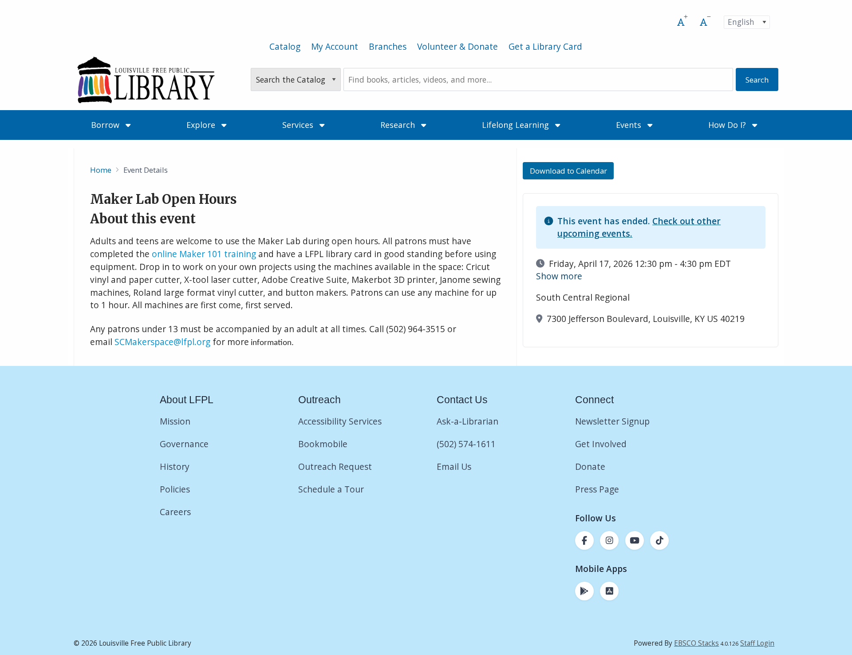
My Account (334, 46)
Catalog (284, 46)
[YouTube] (634, 540)
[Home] (146, 79)
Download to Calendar (568, 171)
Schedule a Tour (331, 489)
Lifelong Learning (516, 124)
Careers (175, 512)
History (174, 466)
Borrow (106, 124)
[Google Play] (584, 591)
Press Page (597, 489)
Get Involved (601, 444)
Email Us (454, 466)
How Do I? (728, 124)
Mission (175, 421)
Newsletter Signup (612, 421)
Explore (201, 124)
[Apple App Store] (609, 591)
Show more (559, 276)
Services (299, 124)
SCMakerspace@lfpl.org (162, 342)
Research (398, 124)
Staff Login (757, 643)
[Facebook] (584, 540)
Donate (591, 466)
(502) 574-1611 (466, 444)
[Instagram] (609, 540)
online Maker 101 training (204, 254)
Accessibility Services (340, 421)
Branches (387, 46)
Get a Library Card (545, 46)
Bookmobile (322, 444)
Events (629, 124)
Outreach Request (335, 466)
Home (100, 170)
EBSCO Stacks (696, 643)
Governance (184, 444)
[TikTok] (659, 540)
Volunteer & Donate (457, 46)
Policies (175, 489)
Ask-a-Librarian (467, 421)
